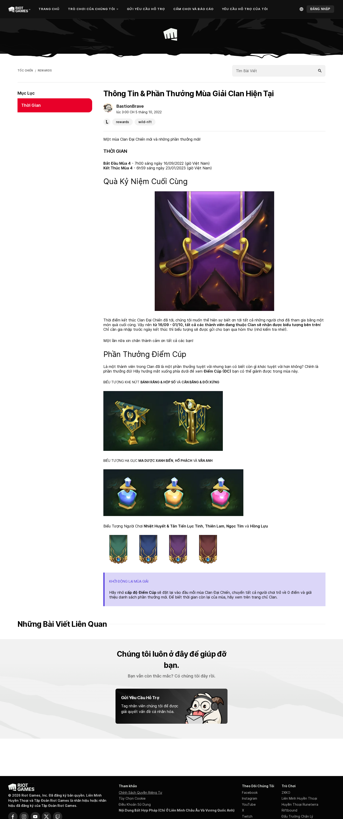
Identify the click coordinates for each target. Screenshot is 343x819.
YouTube (249, 804)
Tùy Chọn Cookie (132, 798)
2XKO (286, 792)
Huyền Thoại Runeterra (300, 804)
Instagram (249, 798)
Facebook (250, 792)
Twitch (247, 816)
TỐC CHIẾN (25, 70)
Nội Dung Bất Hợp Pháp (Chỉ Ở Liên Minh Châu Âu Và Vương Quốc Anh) (176, 810)
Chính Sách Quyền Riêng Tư (140, 792)
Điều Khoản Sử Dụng (135, 804)
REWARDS (45, 70)
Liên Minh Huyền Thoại (299, 798)
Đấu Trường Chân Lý (297, 816)
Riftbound (289, 810)
